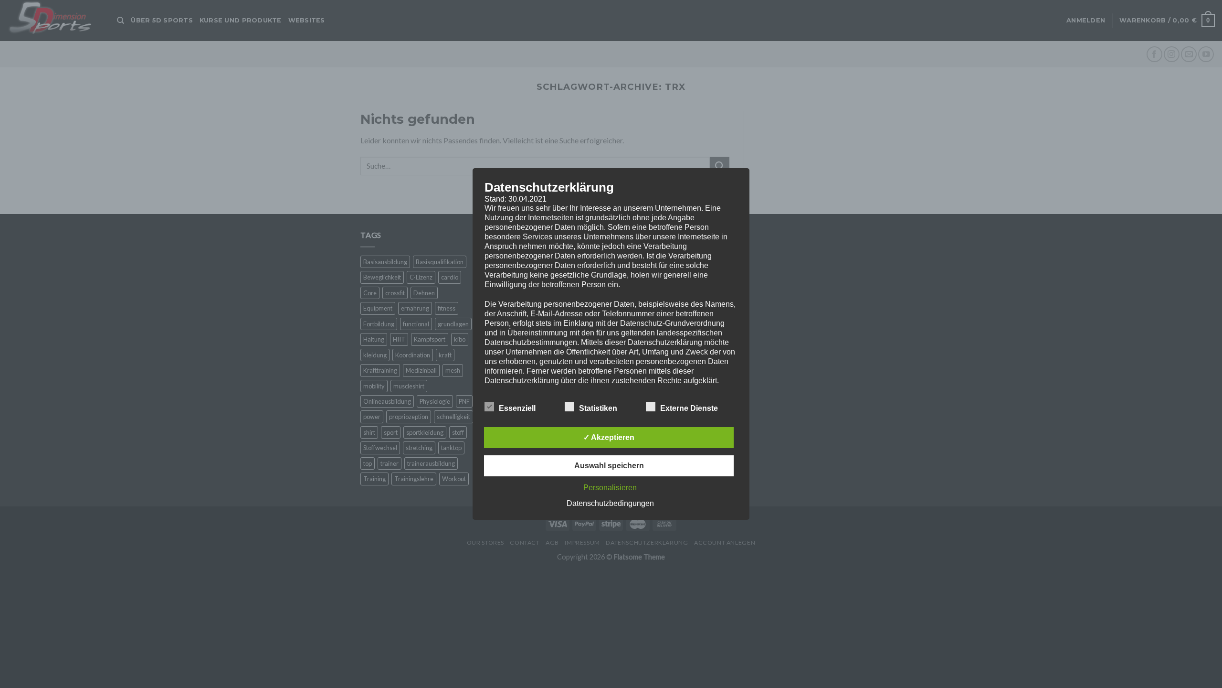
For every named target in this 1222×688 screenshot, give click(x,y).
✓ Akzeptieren (608, 437)
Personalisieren (610, 488)
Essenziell (517, 408)
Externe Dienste (689, 408)
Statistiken (598, 408)
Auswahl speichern (609, 466)
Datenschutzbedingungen (610, 503)
